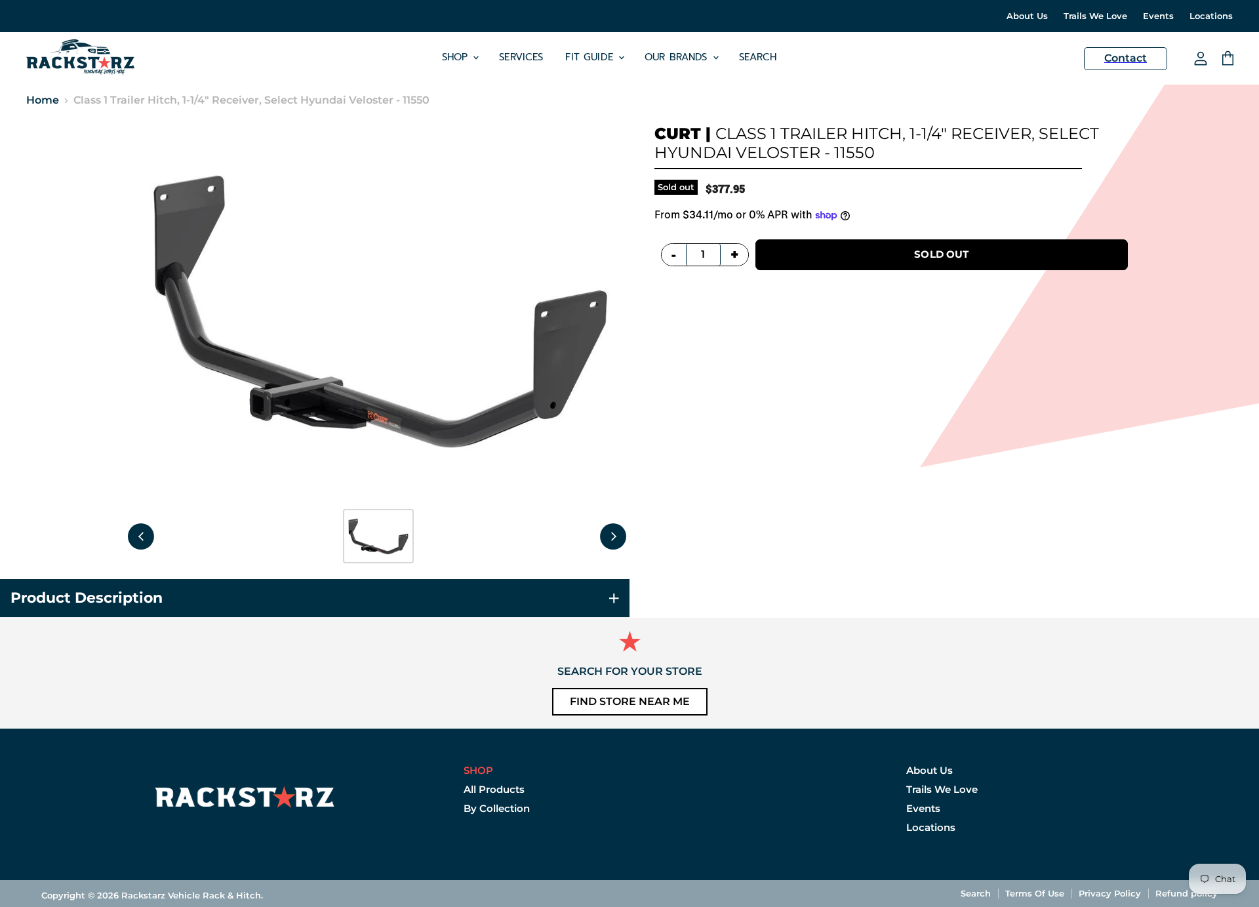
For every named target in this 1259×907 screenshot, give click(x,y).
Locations (1211, 16)
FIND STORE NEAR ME (630, 701)
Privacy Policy (1110, 893)
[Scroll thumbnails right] (613, 536)
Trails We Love (1095, 16)
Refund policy (1186, 893)
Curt (677, 133)
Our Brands (678, 57)
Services (521, 57)
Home (42, 100)
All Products (494, 789)
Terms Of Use (1034, 893)
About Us (1027, 16)
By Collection (497, 808)
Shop (457, 57)
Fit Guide (591, 57)
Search (758, 57)
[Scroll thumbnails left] (141, 536)
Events (1158, 16)
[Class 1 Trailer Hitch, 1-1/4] (378, 536)
